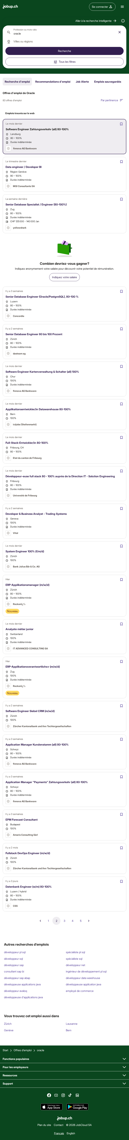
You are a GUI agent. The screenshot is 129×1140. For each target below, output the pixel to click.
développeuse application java (83, 984)
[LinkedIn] (77, 1095)
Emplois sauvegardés (107, 81)
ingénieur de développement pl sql (86, 971)
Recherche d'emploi (17, 81)
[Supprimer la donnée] (119, 32)
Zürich (8, 1023)
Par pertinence (109, 100)
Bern (68, 1030)
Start (5, 1050)
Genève (8, 1030)
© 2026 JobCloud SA (79, 1124)
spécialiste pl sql (75, 952)
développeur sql (13, 958)
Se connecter (100, 6)
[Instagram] (63, 1095)
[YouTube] (56, 1095)
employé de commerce (80, 990)
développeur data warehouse (83, 977)
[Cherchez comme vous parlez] (123, 20)
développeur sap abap (17, 977)
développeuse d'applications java (23, 997)
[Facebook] (49, 1095)
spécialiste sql (74, 958)
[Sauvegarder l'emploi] (121, 124)
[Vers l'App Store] (51, 1106)
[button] (96, 20)
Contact (58, 1124)
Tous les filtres (67, 61)
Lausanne (71, 1023)
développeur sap (14, 965)
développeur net (75, 965)
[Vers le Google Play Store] (77, 1106)
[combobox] (64, 32)
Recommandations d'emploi (52, 81)
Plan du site (44, 1124)
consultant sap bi (14, 971)
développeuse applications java (22, 984)
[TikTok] (70, 1095)
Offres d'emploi (23, 1050)
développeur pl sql (15, 952)
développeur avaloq (15, 990)
